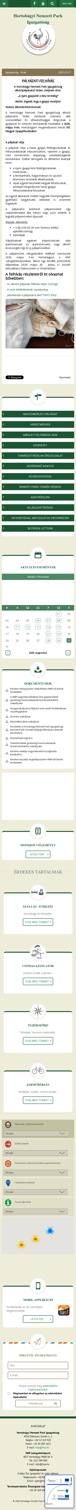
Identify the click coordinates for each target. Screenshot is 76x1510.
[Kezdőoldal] (38, 40)
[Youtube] (43, 3)
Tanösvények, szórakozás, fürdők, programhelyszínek (37, 1163)
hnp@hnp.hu (42, 1447)
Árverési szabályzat (20, 716)
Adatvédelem (40, 497)
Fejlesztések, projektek (25, 1182)
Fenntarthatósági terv (21, 738)
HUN (64, 3)
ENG (69, 3)
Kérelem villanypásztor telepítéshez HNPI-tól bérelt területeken (36, 690)
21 (48, 634)
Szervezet (40, 445)
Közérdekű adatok (40, 466)
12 (27, 627)
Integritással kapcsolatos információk (40, 518)
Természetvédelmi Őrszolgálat (40, 455)
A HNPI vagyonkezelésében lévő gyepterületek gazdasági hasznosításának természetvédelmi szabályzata (34, 700)
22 (58, 634)
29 (58, 640)
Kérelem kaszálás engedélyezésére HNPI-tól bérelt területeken (36, 761)
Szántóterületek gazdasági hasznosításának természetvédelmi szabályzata (33, 745)
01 (58, 614)
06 (38, 620)
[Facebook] (34, 3)
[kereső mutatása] (52, 3)
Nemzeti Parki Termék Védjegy (40, 486)
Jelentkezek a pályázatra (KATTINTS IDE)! (31, 295)
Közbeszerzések (40, 476)
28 (48, 640)
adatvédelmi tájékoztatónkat (43, 1387)
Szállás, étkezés (22, 1143)
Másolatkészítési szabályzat (24, 721)
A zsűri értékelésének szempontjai (27, 289)
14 (48, 627)
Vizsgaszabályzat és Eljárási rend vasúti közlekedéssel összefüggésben (38, 710)
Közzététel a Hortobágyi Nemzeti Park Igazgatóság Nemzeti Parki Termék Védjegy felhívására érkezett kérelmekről (36, 729)
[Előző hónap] (8, 652)
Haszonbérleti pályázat (40, 414)
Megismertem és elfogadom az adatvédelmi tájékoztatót (37, 1395)
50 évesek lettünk (40, 528)
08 (58, 620)
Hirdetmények (40, 424)
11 (17, 627)
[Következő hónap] (68, 652)
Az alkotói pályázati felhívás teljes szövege (32, 284)
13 (38, 627)
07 (48, 620)
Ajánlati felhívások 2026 (40, 435)
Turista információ (23, 1202)
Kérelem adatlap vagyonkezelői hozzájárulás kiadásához (33, 753)
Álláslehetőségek (40, 507)
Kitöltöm (37, 854)
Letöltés (37, 1319)
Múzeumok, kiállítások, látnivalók (29, 1124)
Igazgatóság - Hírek (16, 72)
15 (58, 627)
